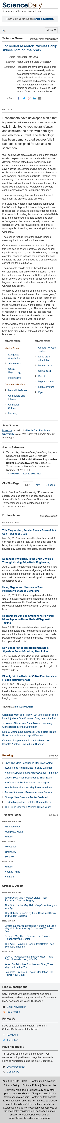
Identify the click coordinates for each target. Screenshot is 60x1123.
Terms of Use (49, 1085)
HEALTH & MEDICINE (11, 821)
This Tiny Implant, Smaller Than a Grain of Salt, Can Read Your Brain (29, 532)
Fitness (9, 836)
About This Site (10, 1081)
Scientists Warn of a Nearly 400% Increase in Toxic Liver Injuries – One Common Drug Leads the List (30, 716)
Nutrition (9, 876)
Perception (10, 846)
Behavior (9, 856)
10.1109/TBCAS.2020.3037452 (23, 473)
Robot (41, 376)
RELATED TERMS (42, 341)
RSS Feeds (13, 1011)
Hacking (12, 413)
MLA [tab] (27, 485)
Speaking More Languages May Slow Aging (29, 763)
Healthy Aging (12, 871)
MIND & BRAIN (8, 841)
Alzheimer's (14, 363)
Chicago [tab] (50, 485)
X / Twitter (12, 1040)
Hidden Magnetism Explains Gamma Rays (28, 802)
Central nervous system (47, 349)
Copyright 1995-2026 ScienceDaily (24, 1090)
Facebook (12, 1035)
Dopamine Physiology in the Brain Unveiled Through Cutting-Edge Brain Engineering (27, 560)
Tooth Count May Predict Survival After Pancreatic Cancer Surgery (26, 899)
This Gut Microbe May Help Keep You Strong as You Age (31, 906)
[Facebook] (19, 98)
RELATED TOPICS (12, 341)
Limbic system (46, 387)
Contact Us (13, 1071)
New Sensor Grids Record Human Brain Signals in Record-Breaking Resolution (25, 649)
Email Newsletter (16, 1006)
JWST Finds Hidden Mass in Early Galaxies (28, 767)
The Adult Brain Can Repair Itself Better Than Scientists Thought (29, 945)
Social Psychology (14, 370)
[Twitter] (24, 98)
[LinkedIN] (34, 98)
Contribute (36, 1081)
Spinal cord (44, 371)
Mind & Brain (12, 348)
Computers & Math (15, 384)
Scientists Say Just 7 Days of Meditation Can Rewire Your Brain (29, 973)
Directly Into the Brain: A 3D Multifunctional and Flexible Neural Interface (30, 677)
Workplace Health (14, 831)
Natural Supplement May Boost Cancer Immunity (31, 772)
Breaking (7, 755)
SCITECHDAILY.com (24, 706)
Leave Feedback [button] (16, 1066)
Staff (24, 1081)
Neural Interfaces (17, 390)
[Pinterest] (29, 98)
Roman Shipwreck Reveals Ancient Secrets (28, 792)
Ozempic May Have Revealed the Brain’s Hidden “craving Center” (27, 937)
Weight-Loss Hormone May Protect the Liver (29, 787)
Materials (7, 430)
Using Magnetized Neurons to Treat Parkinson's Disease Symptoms (22, 589)
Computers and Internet (16, 397)
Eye (40, 392)
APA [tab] (38, 485)
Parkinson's (14, 377)
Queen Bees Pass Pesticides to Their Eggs (28, 777)
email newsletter (43, 18)
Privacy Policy (11, 1085)
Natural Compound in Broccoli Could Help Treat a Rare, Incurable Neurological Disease (29, 733)
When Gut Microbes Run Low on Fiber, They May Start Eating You (29, 965)
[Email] (40, 98)
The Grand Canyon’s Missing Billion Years (28, 807)
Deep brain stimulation (44, 358)
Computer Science (13, 406)
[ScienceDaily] (22, 5)
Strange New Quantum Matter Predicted (26, 797)
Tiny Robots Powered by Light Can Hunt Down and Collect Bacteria (30, 914)
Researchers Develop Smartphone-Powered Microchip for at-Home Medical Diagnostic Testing (28, 619)
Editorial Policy (30, 1085)
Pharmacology (12, 826)
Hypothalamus (46, 381)
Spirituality (10, 851)
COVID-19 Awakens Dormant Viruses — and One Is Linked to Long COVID (29, 958)
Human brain (45, 365)
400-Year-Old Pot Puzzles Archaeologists (27, 782)
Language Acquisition (14, 356)
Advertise (50, 1081)
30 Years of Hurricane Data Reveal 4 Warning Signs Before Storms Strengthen (27, 725)
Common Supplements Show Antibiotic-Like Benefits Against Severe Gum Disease (26, 742)
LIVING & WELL (9, 861)
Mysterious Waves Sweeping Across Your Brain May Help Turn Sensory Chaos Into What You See (30, 928)
